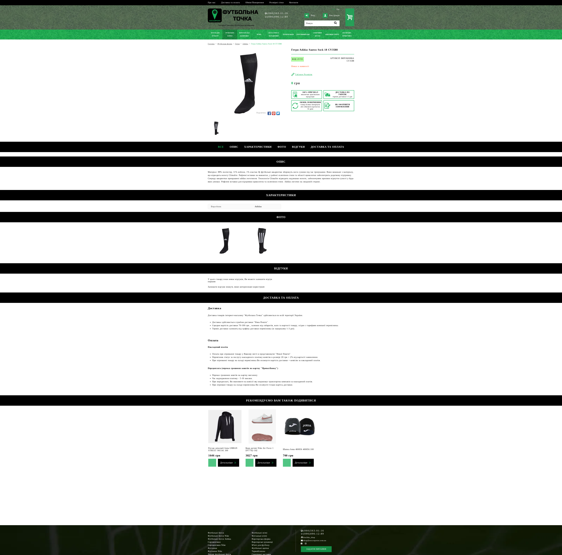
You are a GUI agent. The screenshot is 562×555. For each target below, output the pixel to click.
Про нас (212, 2)
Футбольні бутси (216, 533)
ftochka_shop (309, 537)
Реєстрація (334, 15)
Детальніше (226, 462)
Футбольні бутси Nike (218, 536)
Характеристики (258, 147)
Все (221, 147)
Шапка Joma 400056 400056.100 (298, 449)
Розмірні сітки (276, 2)
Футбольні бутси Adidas (219, 539)
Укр (333, 9)
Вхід (313, 15)
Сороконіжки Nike (217, 545)
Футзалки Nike (215, 551)
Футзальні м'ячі (259, 536)
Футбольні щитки (260, 548)
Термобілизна (258, 551)
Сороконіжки (214, 542)
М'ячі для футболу (261, 545)
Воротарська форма (261, 539)
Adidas (258, 206)
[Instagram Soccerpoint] (305, 543)
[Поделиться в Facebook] (269, 113)
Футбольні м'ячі (259, 533)
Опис (234, 147)
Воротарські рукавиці (262, 542)
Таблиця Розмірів (303, 74)
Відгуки (298, 147)
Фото (281, 147)
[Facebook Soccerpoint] (301, 543)
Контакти (293, 2)
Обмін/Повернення (254, 2)
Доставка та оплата (230, 2)
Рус (338, 9)
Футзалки (212, 548)
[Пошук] (335, 23)
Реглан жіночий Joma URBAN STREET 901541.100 (222, 449)
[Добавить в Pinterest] (273, 113)
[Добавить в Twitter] (278, 113)
